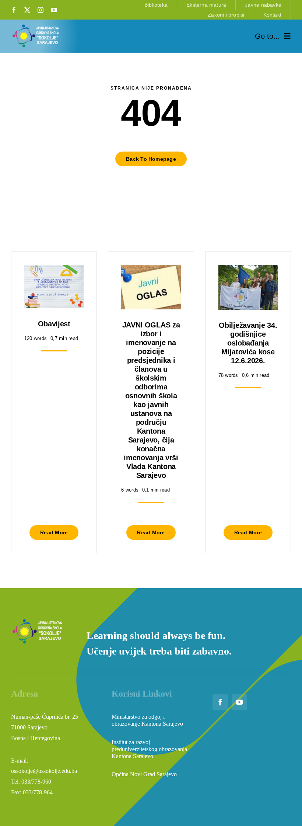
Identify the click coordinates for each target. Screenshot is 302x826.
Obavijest (54, 324)
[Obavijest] (54, 270)
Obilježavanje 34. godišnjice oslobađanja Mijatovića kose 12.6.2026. (248, 343)
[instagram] (40, 10)
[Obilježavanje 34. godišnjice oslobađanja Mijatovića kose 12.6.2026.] (248, 270)
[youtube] (54, 10)
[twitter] (27, 10)
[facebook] (14, 10)
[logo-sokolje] (36, 26)
